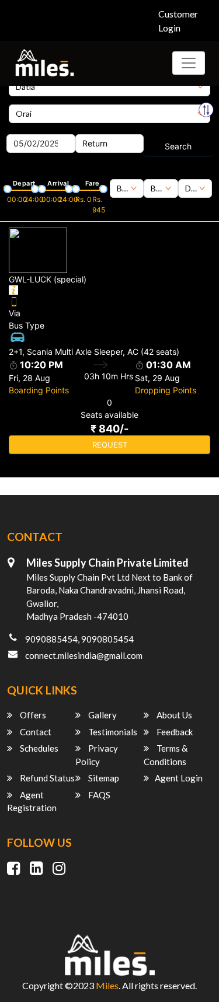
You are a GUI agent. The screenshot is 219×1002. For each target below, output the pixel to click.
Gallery (101, 715)
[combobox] (127, 188)
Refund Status (46, 778)
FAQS (98, 795)
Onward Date (31, 130)
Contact (34, 732)
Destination (30, 100)
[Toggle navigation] (188, 63)
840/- (109, 429)
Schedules (38, 748)
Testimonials (111, 732)
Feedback (174, 732)
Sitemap (102, 778)
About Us (173, 715)
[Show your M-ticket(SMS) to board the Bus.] (109, 301)
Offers (32, 715)
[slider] (6, 188)
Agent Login (179, 778)
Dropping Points (165, 390)
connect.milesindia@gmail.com (83, 655)
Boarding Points (39, 390)
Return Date (98, 130)
